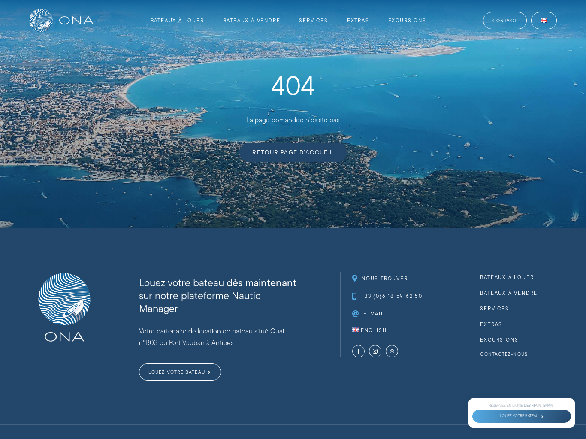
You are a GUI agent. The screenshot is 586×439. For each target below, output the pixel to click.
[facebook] (358, 351)
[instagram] (375, 351)
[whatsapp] (392, 351)
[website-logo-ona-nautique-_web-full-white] (61, 12)
